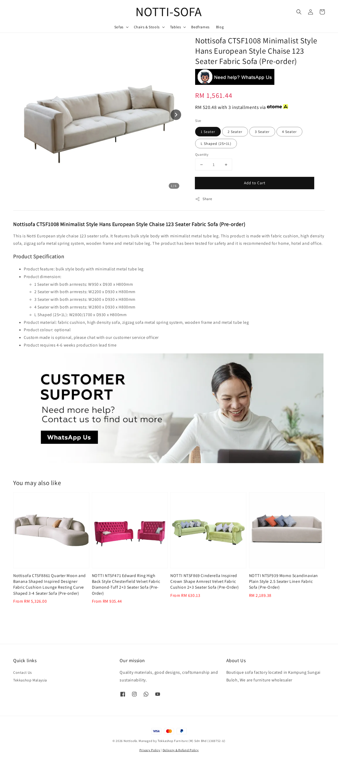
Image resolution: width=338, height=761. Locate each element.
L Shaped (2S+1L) (216, 143)
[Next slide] (176, 114)
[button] (299, 12)
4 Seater (289, 131)
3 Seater (262, 131)
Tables (175, 27)
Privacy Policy (149, 750)
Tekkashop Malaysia (30, 680)
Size (198, 120)
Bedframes (200, 27)
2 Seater (235, 131)
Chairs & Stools (147, 27)
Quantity (201, 154)
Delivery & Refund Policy (181, 750)
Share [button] (207, 198)
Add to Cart (254, 182)
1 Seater (208, 131)
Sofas (119, 27)
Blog (220, 27)
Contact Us (22, 672)
